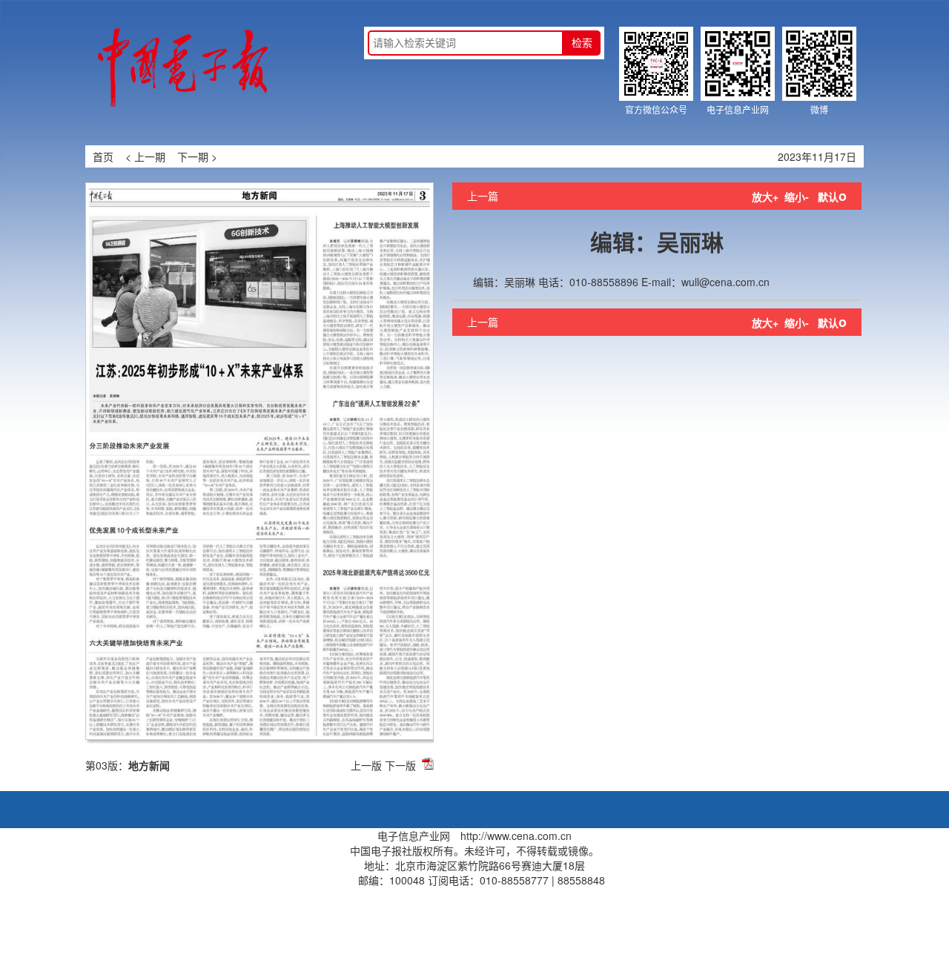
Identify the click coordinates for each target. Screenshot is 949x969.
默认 (832, 196)
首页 (103, 156)
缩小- (796, 196)
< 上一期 (145, 156)
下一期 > (197, 156)
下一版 (400, 765)
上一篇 (482, 195)
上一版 (366, 765)
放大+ (765, 196)
